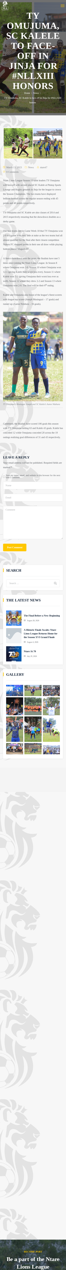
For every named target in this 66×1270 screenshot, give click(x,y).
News (36, 93)
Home (27, 93)
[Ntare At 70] (13, 653)
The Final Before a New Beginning (42, 615)
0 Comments (12, 172)
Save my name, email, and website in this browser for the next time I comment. (33, 476)
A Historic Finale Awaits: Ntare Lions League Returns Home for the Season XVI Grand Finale (40, 633)
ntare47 (43, 167)
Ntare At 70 (30, 651)
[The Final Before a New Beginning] (13, 618)
